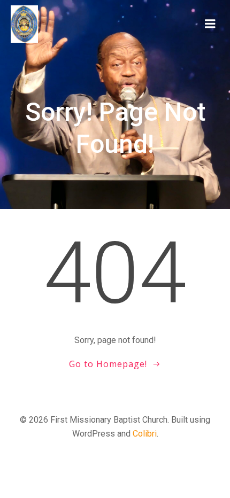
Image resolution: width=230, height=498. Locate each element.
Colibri (145, 434)
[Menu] (210, 24)
